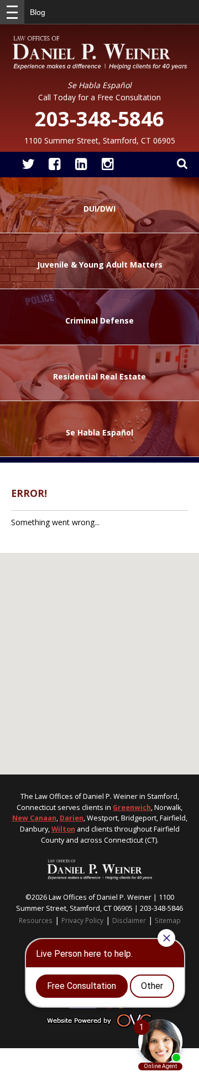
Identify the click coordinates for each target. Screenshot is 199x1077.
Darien (71, 818)
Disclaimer (129, 920)
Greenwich (132, 807)
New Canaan (34, 818)
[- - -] (12, 12)
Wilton (63, 829)
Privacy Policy (82, 920)
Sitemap (168, 920)
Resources (36, 920)
